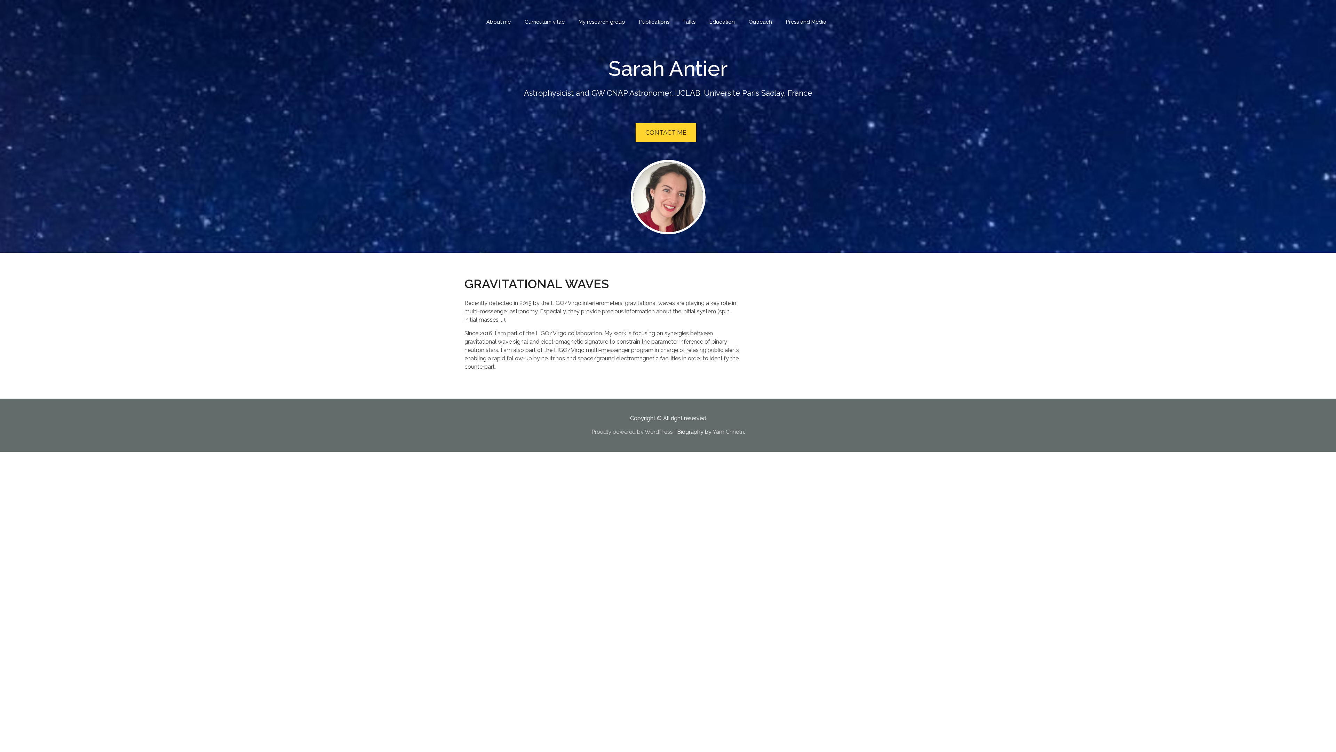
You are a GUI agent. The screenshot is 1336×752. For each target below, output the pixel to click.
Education (722, 22)
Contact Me (665, 132)
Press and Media (806, 22)
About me (498, 22)
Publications (654, 22)
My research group (602, 22)
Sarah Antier (668, 68)
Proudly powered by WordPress (632, 432)
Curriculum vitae (545, 22)
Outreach (760, 22)
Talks (689, 22)
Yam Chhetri (728, 432)
